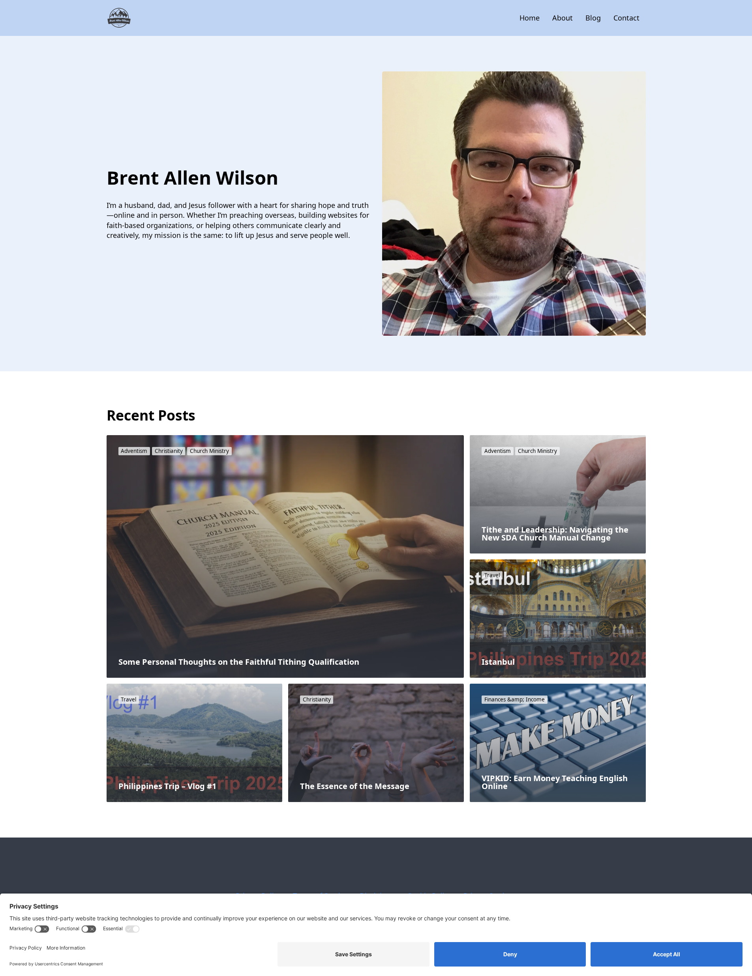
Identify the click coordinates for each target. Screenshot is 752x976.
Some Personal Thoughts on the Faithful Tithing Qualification (238, 661)
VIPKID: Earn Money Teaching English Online (555, 782)
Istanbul (498, 661)
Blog (593, 17)
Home (529, 17)
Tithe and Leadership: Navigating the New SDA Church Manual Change (555, 533)
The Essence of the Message (354, 786)
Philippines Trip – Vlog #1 (167, 786)
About (562, 17)
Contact (626, 17)
